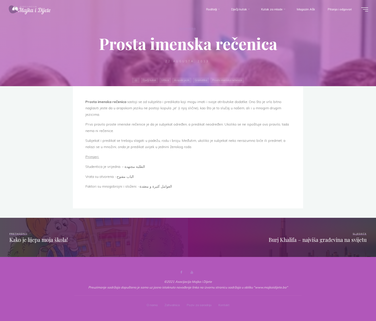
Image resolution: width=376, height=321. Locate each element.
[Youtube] (191, 272)
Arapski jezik (182, 80)
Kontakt (224, 305)
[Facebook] (181, 272)
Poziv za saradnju (199, 305)
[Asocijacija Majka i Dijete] (30, 9)
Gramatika (187, 28)
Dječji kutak (149, 80)
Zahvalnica (172, 305)
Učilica (165, 80)
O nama (152, 305)
